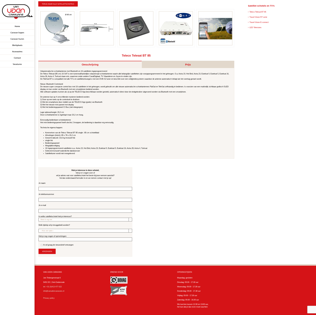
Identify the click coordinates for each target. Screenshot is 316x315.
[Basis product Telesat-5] (215, 28)
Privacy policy (49, 298)
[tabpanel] (136, 113)
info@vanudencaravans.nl (53, 291)
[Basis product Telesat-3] (136, 28)
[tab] (90, 64)
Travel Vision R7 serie (258, 17)
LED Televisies (255, 27)
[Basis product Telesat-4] (176, 28)
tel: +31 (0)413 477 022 (52, 287)
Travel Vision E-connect (259, 22)
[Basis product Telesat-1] (57, 28)
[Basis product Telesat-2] (97, 28)
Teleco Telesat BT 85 (257, 12)
